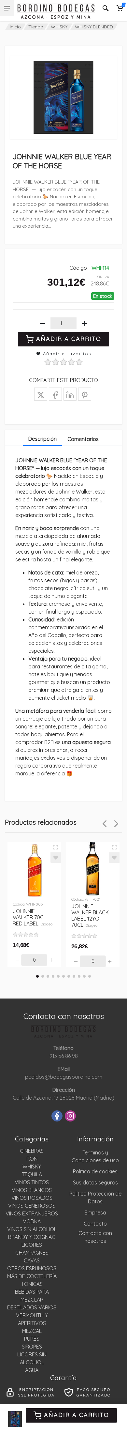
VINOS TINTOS (32, 1182)
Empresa (95, 1212)
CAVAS (32, 1260)
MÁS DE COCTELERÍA (32, 1276)
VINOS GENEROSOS (31, 1205)
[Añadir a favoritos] (55, 857)
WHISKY (59, 27)
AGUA (31, 1370)
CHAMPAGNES (32, 1252)
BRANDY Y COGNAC (31, 1237)
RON (31, 1158)
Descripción (42, 438)
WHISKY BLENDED (94, 27)
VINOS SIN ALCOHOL (32, 1229)
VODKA (32, 1221)
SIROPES (32, 1346)
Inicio (15, 27)
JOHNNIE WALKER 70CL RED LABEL (32, 917)
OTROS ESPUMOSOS (31, 1268)
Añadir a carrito (76, 1415)
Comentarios (83, 439)
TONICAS (32, 1284)
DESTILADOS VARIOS (31, 1307)
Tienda (35, 27)
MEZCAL (32, 1331)
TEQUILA (32, 1174)
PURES (31, 1338)
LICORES (31, 1245)
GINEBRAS (32, 1151)
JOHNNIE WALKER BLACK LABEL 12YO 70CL (90, 915)
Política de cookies (95, 1171)
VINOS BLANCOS (32, 1190)
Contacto (95, 1223)
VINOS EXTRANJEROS (32, 1213)
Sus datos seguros (95, 1182)
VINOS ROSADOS (31, 1198)
